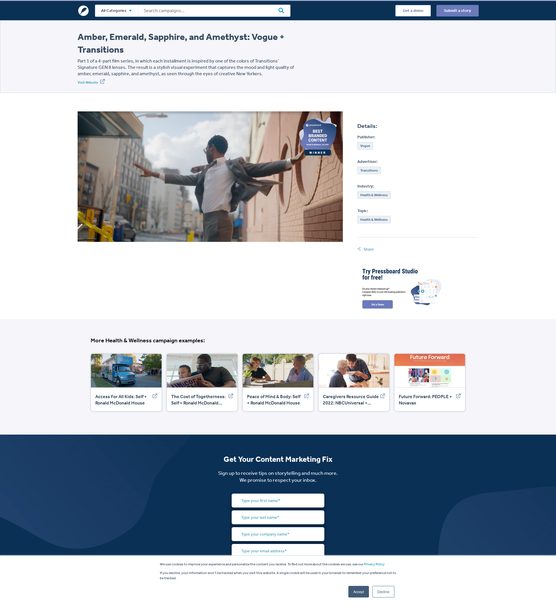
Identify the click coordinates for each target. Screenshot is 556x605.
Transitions (369, 170)
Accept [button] (358, 591)
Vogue (365, 146)
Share (368, 249)
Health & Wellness (374, 195)
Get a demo (413, 10)
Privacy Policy (374, 564)
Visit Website (88, 82)
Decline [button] (383, 591)
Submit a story (457, 10)
